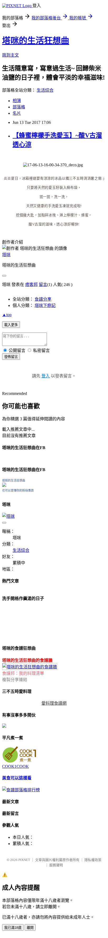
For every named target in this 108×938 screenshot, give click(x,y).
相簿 (17, 100)
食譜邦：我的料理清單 (23, 673)
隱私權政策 (92, 860)
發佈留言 (11, 357)
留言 (43, 284)
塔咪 (6, 254)
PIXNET (24, 860)
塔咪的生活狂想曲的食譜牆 (27, 660)
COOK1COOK (15, 766)
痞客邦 (31, 284)
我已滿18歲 (12, 928)
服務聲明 (56, 865)
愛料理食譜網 (54, 703)
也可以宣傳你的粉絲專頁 (18, 490)
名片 (17, 113)
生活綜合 (45, 90)
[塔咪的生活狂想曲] (4, 485)
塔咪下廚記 (45, 305)
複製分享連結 (14, 679)
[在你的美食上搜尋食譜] (21, 790)
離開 (30, 928)
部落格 (19, 107)
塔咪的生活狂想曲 (35, 40)
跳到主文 (10, 55)
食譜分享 (43, 299)
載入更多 (11, 325)
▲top (7, 314)
